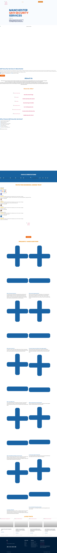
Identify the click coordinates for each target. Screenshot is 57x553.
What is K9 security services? (11, 293)
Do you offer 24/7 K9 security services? (35, 507)
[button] (17, 269)
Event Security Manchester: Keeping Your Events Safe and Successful (35, 530)
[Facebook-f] (9, 546)
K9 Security (5, 82)
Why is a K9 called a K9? (10, 401)
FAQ (27, 3)
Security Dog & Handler (28, 102)
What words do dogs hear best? (34, 293)
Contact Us (31, 3)
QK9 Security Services (4, 80)
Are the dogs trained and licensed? (34, 454)
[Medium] (15, 546)
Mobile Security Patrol (28, 115)
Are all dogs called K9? (10, 509)
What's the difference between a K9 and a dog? (14, 455)
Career (25, 3)
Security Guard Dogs (28, 94)
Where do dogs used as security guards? (35, 402)
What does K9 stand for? (11, 348)
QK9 (27, 71)
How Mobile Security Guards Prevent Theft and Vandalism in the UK (50, 530)
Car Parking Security (28, 107)
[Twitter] (12, 546)
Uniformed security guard (29, 98)
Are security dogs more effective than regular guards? (37, 348)
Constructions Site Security (28, 111)
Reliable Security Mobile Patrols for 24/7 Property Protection (20, 530)
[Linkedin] (7, 546)
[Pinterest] (14, 546)
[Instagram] (10, 546)
